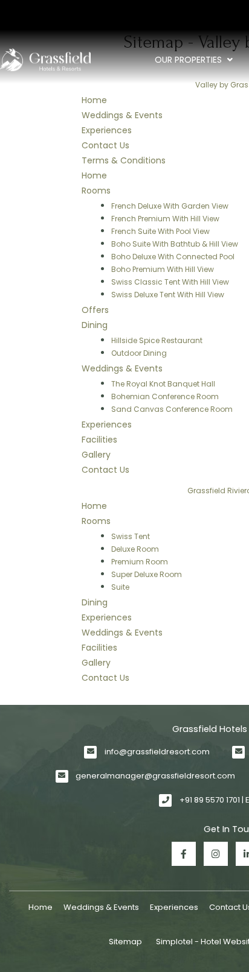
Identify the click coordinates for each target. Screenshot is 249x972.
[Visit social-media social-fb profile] (184, 854)
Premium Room (139, 562)
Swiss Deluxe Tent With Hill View (167, 294)
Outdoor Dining (139, 353)
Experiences (174, 907)
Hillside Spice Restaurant (156, 340)
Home (40, 907)
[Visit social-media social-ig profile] (216, 854)
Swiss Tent (130, 536)
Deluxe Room (135, 549)
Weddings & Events (101, 907)
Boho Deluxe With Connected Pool (172, 256)
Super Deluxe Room (146, 574)
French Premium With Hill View (165, 218)
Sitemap (125, 941)
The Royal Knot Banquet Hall (163, 384)
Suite (120, 587)
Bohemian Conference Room (165, 396)
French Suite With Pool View (160, 231)
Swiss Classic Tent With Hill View (170, 282)
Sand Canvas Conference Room (172, 409)
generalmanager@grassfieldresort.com (155, 775)
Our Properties (188, 60)
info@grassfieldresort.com (157, 751)
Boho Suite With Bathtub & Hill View (174, 244)
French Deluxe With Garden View (169, 206)
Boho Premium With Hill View (162, 269)
